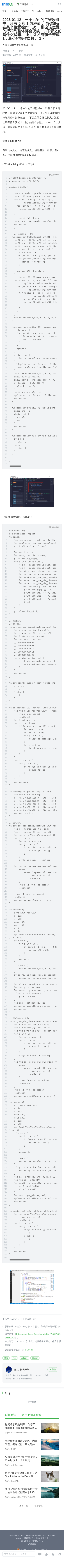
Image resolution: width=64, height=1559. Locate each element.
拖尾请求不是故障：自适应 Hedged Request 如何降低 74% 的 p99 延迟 (20, 1426)
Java (59, 11)
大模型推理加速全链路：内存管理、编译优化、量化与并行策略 (21, 1443)
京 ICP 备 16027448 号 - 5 (32, 1541)
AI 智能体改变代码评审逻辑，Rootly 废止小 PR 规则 (21, 1459)
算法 (6, 1358)
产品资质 (32, 1544)
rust (14, 1358)
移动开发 (50, 11)
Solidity (24, 1358)
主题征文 (25, 11)
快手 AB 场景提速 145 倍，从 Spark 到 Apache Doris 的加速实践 (21, 1475)
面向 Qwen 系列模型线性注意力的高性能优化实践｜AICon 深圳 (21, 1491)
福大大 (35, 1358)
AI (33, 11)
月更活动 (14, 11)
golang (40, 11)
